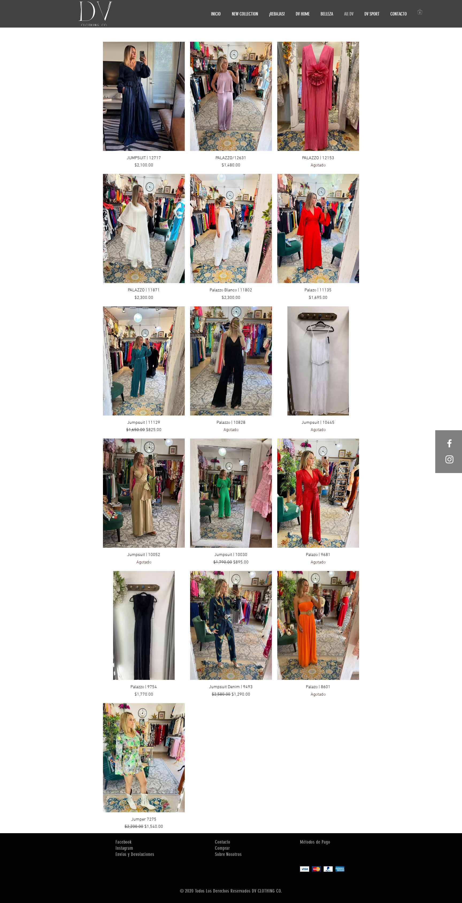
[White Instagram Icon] (449, 459)
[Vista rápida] (144, 96)
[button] (420, 11)
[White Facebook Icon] (449, 443)
